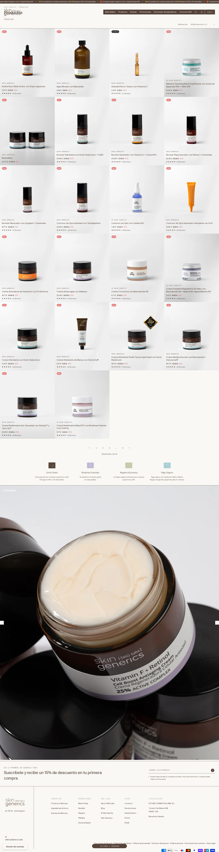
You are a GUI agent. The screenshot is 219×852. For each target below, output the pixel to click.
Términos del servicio (160, 843)
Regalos (81, 813)
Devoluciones (130, 808)
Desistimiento (130, 813)
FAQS (127, 823)
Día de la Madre (84, 823)
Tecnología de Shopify (103, 843)
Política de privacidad (141, 843)
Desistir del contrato (15, 847)
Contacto (129, 803)
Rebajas (81, 818)
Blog (103, 808)
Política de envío (177, 843)
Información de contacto (195, 843)
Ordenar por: (183, 24)
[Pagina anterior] (90, 448)
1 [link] (96, 448)
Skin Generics (106, 818)
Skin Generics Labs (14, 840)
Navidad (81, 808)
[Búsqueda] (3, 9)
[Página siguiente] (129, 448)
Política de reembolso (123, 843)
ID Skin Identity (107, 813)
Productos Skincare (59, 803)
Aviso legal (211, 843)
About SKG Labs (107, 803)
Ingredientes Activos (59, 808)
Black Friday (83, 803)
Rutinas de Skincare (59, 813)
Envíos (127, 818)
